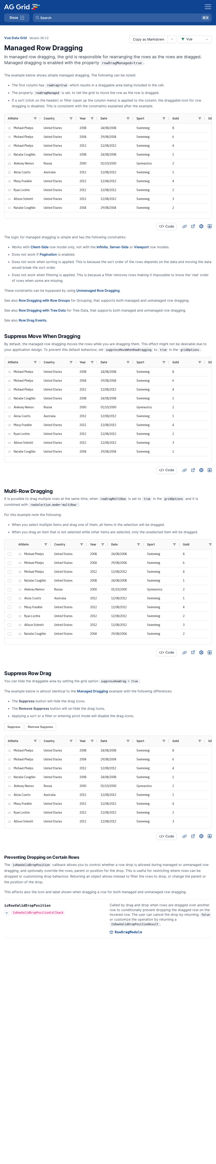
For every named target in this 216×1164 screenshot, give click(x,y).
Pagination (48, 254)
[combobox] (195, 39)
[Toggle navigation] (208, 7)
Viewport (141, 247)
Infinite (102, 247)
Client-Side (40, 247)
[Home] (22, 7)
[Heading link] (184, 226)
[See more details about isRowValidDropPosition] (6, 912)
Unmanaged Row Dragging (98, 290)
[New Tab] (193, 226)
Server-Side (119, 247)
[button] (122, 18)
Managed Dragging (92, 691)
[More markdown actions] (171, 39)
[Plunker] (209, 226)
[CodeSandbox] (201, 226)
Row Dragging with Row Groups (44, 300)
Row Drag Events (32, 320)
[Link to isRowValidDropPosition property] (55, 906)
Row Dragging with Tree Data (42, 310)
